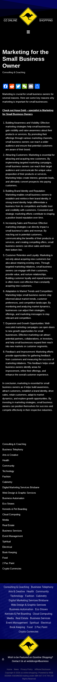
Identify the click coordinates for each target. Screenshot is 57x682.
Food (5, 557)
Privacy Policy (27, 669)
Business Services (12, 530)
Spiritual (6, 541)
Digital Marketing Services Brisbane (20, 487)
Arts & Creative (10, 454)
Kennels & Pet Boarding (14, 509)
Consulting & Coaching (13, 72)
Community (8, 465)
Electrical (7, 547)
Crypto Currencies (11, 568)
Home (9, 669)
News (16, 669)
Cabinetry (7, 482)
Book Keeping (9, 552)
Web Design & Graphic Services (19, 492)
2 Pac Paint (8, 563)
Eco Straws (8, 503)
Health (5, 460)
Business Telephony (12, 449)
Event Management (12, 536)
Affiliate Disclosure (42, 669)
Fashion (6, 476)
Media (5, 519)
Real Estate (8, 525)
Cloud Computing (11, 514)
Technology (8, 471)
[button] (28, 32)
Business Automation (13, 498)
